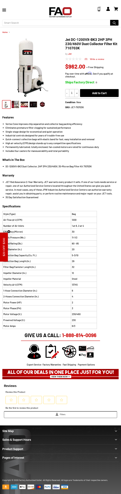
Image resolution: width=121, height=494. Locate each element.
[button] (4, 247)
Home (5, 32)
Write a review (97, 59)
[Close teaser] (8, 231)
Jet (70, 53)
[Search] (114, 23)
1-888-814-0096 (79, 335)
